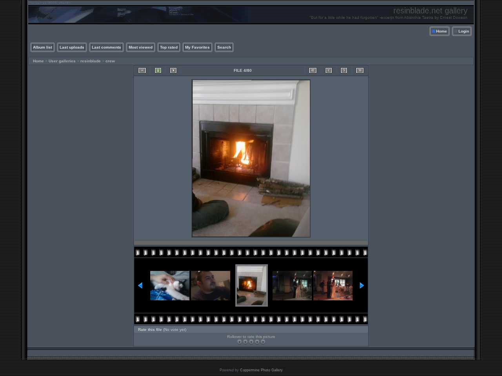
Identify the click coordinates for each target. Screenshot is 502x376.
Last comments (106, 47)
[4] (257, 342)
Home (441, 31)
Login (463, 31)
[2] (245, 342)
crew (110, 61)
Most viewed (141, 47)
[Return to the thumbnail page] (142, 70)
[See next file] (343, 70)
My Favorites (197, 47)
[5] (263, 342)
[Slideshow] (173, 70)
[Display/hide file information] (158, 70)
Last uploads (72, 47)
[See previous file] (328, 70)
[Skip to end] (360, 70)
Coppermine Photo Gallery (261, 370)
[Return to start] (313, 70)
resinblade (90, 61)
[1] (239, 342)
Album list (42, 47)
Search (224, 47)
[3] (251, 342)
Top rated (169, 47)
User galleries (62, 61)
